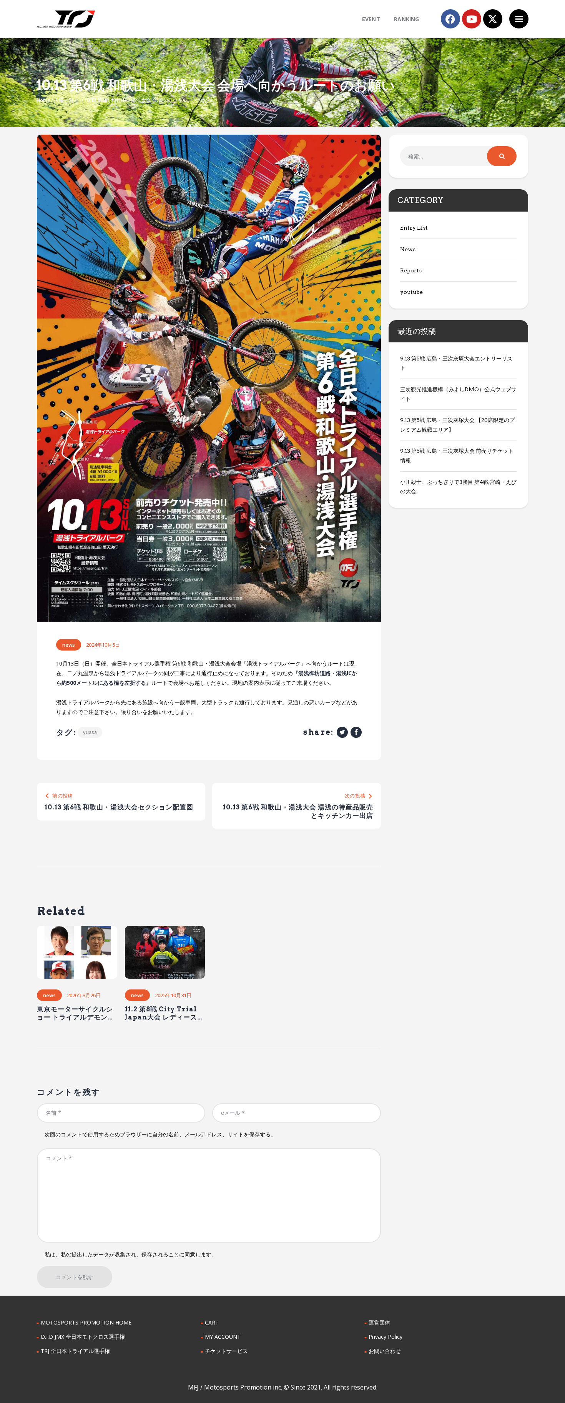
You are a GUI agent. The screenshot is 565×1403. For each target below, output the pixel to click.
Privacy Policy (385, 1336)
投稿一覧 (64, 100)
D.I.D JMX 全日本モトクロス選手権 (83, 1336)
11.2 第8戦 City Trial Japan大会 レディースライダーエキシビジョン (164, 1013)
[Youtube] (471, 18)
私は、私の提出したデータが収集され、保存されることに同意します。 (131, 1254)
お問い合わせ (385, 1351)
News (68, 644)
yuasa (90, 732)
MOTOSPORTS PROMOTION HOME (86, 1322)
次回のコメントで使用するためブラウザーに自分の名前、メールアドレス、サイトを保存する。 (160, 1134)
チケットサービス (226, 1351)
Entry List (414, 228)
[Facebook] (450, 18)
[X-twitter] (492, 18)
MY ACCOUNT (223, 1336)
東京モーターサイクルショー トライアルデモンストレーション (76, 1013)
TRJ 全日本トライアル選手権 (75, 1351)
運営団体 (379, 1322)
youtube (411, 292)
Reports (411, 270)
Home (43, 100)
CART (212, 1322)
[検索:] (458, 156)
